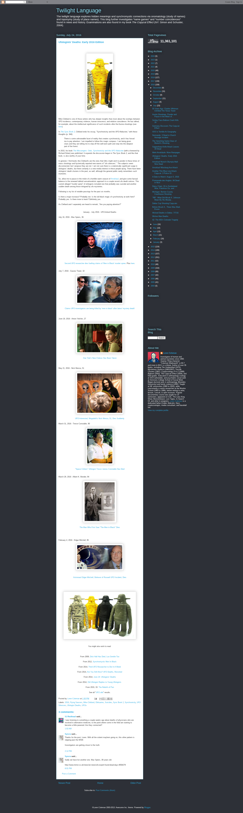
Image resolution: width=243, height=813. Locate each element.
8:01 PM (68, 768)
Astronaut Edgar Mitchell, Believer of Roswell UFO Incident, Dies (99, 577)
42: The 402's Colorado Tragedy (165, 220)
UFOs (84, 705)
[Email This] (100, 698)
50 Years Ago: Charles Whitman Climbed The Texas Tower (165, 110)
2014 (153, 250)
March (156, 235)
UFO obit (99, 692)
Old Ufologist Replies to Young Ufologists (104, 682)
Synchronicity (130, 702)
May (155, 228)
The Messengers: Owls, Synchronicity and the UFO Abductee (98, 151)
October (156, 95)
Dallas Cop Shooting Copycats (164, 203)
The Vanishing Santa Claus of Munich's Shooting (164, 142)
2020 (153, 70)
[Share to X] (105, 698)
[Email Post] (95, 699)
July (155, 106)
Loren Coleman (170, 353)
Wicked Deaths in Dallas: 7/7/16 (165, 213)
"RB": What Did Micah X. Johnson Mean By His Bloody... (166, 199)
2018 (153, 77)
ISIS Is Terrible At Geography (164, 132)
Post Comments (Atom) (105, 790)
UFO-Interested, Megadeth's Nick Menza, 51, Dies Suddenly (99, 418)
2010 (153, 264)
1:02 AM (68, 729)
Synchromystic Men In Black (104, 662)
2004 (153, 286)
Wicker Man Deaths (160, 216)
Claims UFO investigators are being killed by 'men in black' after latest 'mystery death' (100, 308)
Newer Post (64, 783)
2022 (153, 63)
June (155, 224)
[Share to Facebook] (108, 698)
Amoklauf (115, 179)
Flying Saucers (76, 702)
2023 (153, 60)
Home (100, 783)
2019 (153, 74)
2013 (153, 254)
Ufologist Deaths (74, 705)
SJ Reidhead (70, 717)
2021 (153, 67)
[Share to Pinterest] (111, 698)
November (157, 91)
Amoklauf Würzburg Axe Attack (165, 167)
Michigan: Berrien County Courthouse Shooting (162, 193)
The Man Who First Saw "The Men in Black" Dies (100, 527)
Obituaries (99, 702)
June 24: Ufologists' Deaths (105, 677)
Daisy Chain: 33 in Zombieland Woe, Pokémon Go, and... (164, 187)
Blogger (147, 807)
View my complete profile (158, 410)
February (157, 239)
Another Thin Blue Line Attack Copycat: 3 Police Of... (164, 172)
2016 (67, 702)
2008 (153, 271)
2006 (153, 279)
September (157, 98)
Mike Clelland (88, 702)
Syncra (68, 734)
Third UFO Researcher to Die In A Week (104, 667)
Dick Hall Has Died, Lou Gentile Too (104, 657)
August (156, 102)
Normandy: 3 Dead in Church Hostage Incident (164, 136)
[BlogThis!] (103, 698)
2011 (153, 261)
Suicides (108, 702)
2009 (153, 268)
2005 (153, 282)
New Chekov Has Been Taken (100, 358)
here (60, 127)
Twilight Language (78, 10)
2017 (153, 81)
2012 (153, 257)
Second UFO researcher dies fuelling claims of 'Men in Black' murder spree (95, 263)
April (155, 231)
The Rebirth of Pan (106, 687)
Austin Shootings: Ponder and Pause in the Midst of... (164, 115)
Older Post (135, 783)
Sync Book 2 (118, 702)
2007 (153, 275)
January (156, 242)
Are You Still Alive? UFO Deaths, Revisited (104, 672)
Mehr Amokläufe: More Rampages (166, 152)
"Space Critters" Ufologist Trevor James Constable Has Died (99, 469)
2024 (153, 56)
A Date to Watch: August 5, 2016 (165, 177)
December (157, 88)
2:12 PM (68, 751)
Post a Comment (69, 774)
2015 (153, 247)
